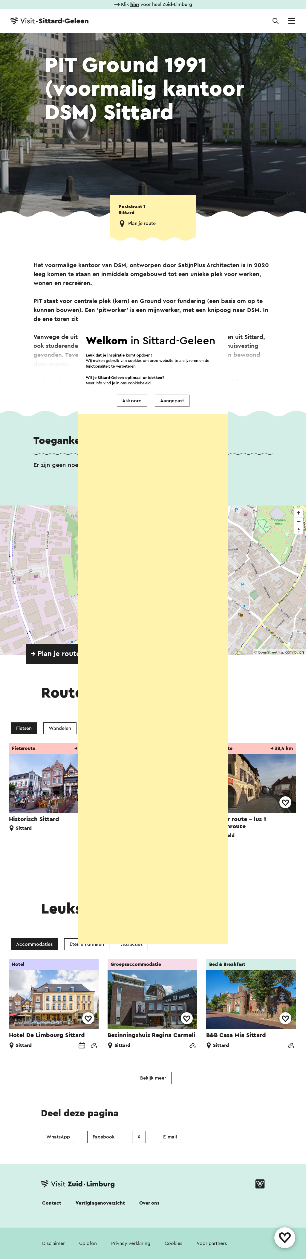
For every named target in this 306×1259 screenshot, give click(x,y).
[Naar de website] (94, 1046)
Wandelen (60, 728)
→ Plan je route (55, 653)
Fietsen (24, 728)
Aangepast (172, 400)
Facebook (104, 1137)
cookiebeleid (139, 383)
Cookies (173, 1243)
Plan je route (142, 223)
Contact (51, 1203)
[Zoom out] (298, 521)
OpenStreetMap (271, 652)
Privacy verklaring (130, 1243)
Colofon (88, 1243)
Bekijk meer (153, 1078)
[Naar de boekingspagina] (82, 1046)
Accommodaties (34, 944)
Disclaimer (53, 1243)
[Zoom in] (298, 513)
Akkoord (132, 400)
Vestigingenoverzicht (100, 1203)
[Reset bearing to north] (298, 530)
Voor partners (212, 1243)
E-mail (170, 1137)
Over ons (149, 1203)
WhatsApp (58, 1137)
